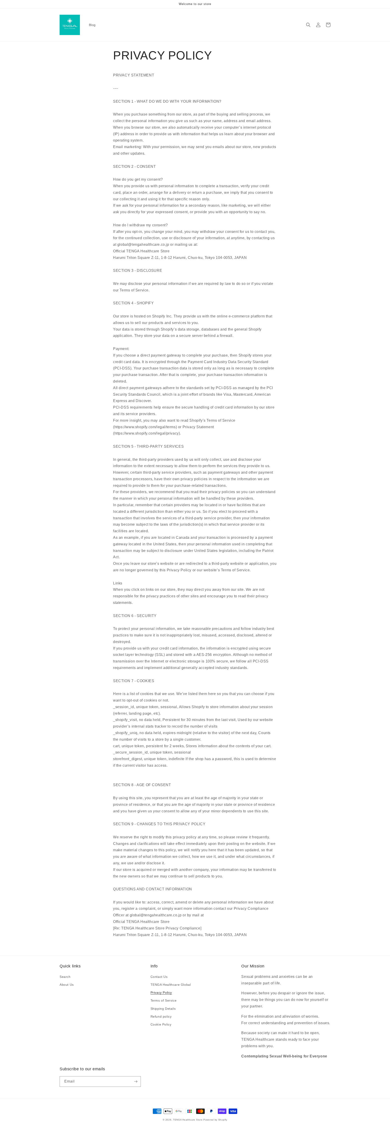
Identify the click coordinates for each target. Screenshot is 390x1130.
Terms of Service (164, 1000)
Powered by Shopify (215, 1119)
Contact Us (159, 977)
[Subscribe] (136, 1081)
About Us (67, 984)
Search (65, 977)
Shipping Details (163, 1008)
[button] (308, 25)
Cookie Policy (161, 1024)
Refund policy (161, 1016)
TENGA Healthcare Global (171, 984)
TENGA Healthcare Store (187, 1119)
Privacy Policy (161, 992)
